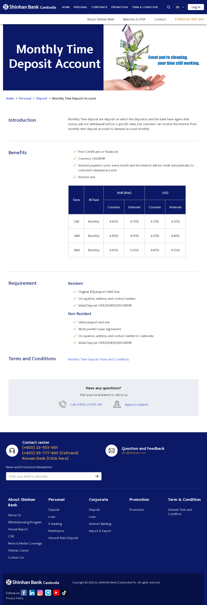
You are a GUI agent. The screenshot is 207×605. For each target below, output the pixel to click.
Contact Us (16, 557)
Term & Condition (145, 7)
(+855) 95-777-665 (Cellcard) (50, 452)
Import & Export (100, 531)
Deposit (41, 98)
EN (177, 7)
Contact (160, 19)
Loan (52, 516)
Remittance (56, 531)
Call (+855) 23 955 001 (86, 404)
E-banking (55, 523)
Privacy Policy (14, 598)
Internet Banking (100, 523)
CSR (11, 536)
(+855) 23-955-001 (189, 19)
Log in (196, 7)
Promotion (119, 7)
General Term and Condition (180, 511)
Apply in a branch (136, 404)
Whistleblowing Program (24, 522)
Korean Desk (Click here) (45, 458)
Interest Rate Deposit (63, 538)
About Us (14, 515)
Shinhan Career (18, 550)
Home (66, 7)
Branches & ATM (134, 19)
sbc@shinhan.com (134, 452)
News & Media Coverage (25, 543)
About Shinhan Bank (100, 19)
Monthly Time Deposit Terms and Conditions (98, 359)
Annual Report (18, 529)
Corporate (99, 7)
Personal (80, 7)
